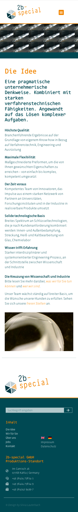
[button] (61, 12)
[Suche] (68, 410)
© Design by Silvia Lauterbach (23, 504)
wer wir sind (31, 286)
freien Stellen (36, 303)
